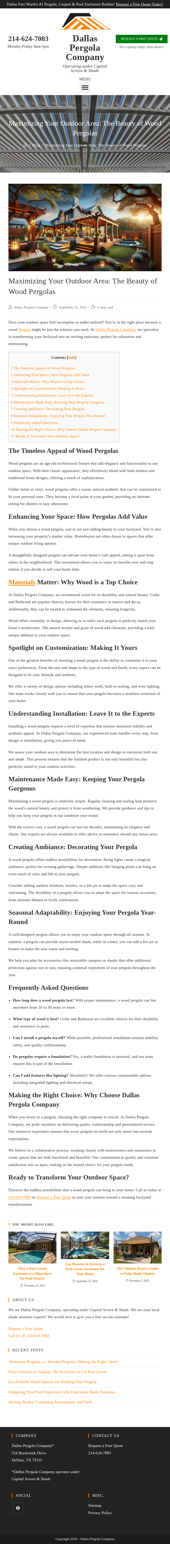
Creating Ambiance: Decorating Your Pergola (47, 409)
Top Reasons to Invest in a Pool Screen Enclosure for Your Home (85, 1269)
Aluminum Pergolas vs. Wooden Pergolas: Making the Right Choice (63, 1361)
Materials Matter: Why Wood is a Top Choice (48, 382)
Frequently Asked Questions (34, 423)
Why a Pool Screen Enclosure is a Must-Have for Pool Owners (32, 1273)
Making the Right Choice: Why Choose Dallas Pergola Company (64, 429)
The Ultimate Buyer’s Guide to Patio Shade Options (137, 1271)
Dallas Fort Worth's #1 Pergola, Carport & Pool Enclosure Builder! (85, 4)
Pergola (24, 329)
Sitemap (94, 1505)
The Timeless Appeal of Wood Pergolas (43, 368)
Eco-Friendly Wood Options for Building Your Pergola (52, 1382)
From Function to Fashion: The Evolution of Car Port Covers (57, 1372)
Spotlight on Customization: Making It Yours (47, 388)
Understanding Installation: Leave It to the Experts (52, 395)
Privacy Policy (100, 1513)
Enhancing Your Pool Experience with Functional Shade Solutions (61, 1392)
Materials (21, 582)
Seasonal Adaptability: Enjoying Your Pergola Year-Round (58, 416)
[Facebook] (17, 1508)
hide (71, 357)
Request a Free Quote (54, 1197)
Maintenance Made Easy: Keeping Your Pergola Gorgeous (58, 402)
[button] (85, 87)
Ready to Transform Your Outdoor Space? (46, 436)
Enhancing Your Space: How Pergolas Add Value (50, 375)
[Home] (25, 145)
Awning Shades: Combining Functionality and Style (50, 1402)
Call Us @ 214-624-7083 (28, 1335)
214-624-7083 (28, 39)
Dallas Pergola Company (85, 47)
